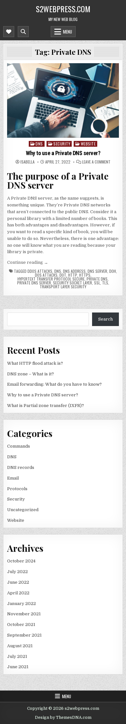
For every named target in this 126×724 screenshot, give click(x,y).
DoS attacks (46, 275)
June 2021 (17, 666)
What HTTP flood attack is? (35, 363)
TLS (105, 283)
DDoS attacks (39, 271)
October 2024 (21, 561)
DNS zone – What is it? (30, 374)
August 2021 (20, 645)
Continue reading (27, 262)
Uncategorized (22, 509)
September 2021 (24, 635)
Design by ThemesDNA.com (63, 717)
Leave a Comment (96, 162)
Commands (18, 446)
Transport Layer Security (63, 287)
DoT (62, 275)
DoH (112, 271)
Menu (67, 31)
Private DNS (97, 279)
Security (61, 143)
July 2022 (17, 571)
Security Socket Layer (72, 283)
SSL (97, 283)
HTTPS (84, 275)
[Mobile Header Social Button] (8, 31)
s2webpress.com (63, 9)
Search (105, 319)
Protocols (17, 488)
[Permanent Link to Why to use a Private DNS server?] (63, 100)
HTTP (72, 275)
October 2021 (21, 624)
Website (88, 143)
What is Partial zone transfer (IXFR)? (45, 405)
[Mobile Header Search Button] (23, 31)
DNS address (74, 271)
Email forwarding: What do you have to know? (54, 384)
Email (13, 478)
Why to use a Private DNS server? (63, 153)
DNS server (97, 271)
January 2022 (21, 603)
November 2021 (24, 613)
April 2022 (18, 592)
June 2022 (18, 582)
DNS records (20, 467)
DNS (39, 143)
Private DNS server (34, 283)
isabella (27, 162)
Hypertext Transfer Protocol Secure (51, 279)
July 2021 (17, 656)
